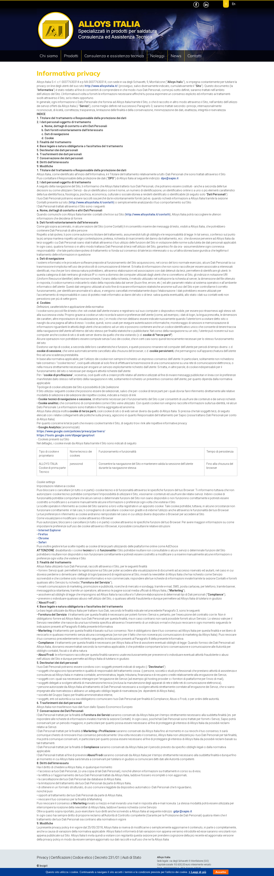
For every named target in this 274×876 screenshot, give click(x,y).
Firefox (43, 534)
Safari (42, 542)
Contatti (195, 55)
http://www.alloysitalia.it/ (101, 86)
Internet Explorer (49, 530)
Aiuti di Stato (131, 857)
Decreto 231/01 (107, 857)
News (176, 55)
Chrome (43, 538)
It (226, 4)
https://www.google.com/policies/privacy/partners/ (71, 431)
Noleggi (157, 55)
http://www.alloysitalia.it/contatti (91, 202)
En (233, 4)
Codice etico (82, 857)
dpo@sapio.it (170, 178)
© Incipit (42, 865)
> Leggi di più (197, 872)
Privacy (42, 857)
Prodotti (71, 55)
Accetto (220, 872)
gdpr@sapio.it (182, 811)
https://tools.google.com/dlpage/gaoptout (65, 435)
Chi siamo (49, 55)
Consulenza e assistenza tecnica (114, 55)
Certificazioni (61, 857)
